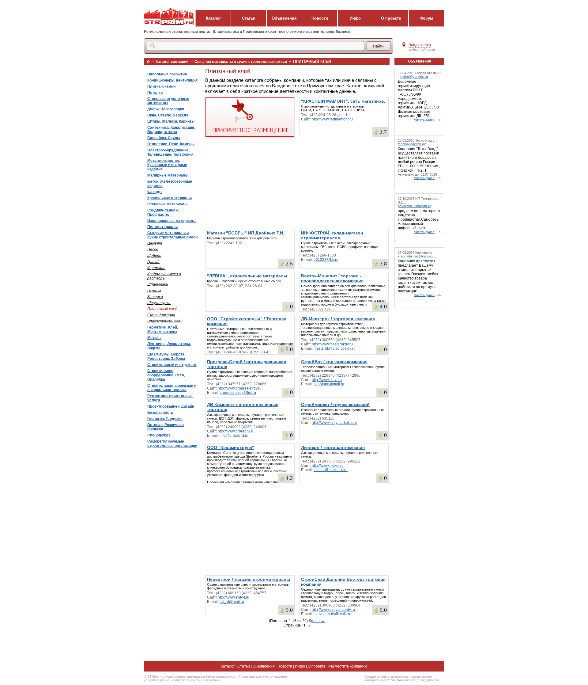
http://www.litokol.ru (328, 465)
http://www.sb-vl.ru (327, 380)
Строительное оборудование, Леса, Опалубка (166, 375)
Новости (319, 18)
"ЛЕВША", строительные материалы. (247, 275)
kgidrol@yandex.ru (414, 76)
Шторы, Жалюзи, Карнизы (170, 121)
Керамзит (156, 268)
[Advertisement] (297, 183)
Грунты (154, 290)
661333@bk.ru (326, 259)
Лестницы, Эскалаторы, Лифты (169, 346)
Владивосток (420, 45)
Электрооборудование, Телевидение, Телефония (170, 152)
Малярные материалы (167, 175)
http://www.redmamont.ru (332, 119)
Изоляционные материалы (171, 221)
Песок (152, 249)
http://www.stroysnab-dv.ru (333, 609)
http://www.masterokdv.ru (332, 344)
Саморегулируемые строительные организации (172, 443)
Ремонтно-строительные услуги (170, 398)
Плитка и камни (161, 86)
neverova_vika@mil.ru (414, 206)
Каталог (213, 18)
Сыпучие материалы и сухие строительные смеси (240, 61)
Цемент (154, 243)
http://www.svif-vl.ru (233, 597)
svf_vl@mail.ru (232, 601)
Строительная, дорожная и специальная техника (171, 387)
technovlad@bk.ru (411, 144)
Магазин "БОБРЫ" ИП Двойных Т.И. (245, 232)
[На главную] (148, 61)
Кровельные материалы (169, 198)
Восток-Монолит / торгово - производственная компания (332, 278)
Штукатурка (159, 303)
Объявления (284, 18)
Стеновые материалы (167, 204)
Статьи (248, 18)
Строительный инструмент (172, 365)
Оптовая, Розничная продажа (165, 427)
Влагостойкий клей (165, 321)
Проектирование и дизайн (170, 406)
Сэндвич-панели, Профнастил (163, 212)
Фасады (154, 192)
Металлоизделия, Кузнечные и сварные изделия (167, 164)
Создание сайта (376, 676)
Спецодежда (159, 435)
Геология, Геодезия (165, 419)
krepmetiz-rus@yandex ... (417, 256)
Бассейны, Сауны (163, 138)
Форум (426, 18)
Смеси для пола (161, 315)
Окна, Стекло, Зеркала (167, 115)
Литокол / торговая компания (333, 447)
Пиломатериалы (162, 227)
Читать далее (424, 119)
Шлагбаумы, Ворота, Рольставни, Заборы (166, 356)
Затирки (155, 297)
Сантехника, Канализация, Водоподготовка (171, 129)
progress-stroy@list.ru (238, 392)
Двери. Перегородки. (166, 109)
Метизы (154, 338)
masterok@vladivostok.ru (335, 348)
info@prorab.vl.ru (234, 435)
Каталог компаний (172, 61)
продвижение (421, 676)
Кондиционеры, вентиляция (172, 80)
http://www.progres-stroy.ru (240, 388)
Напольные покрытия (167, 74)
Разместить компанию (347, 666)
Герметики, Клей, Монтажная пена (162, 329)
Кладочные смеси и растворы (164, 276)
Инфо (355, 18)
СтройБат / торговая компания (334, 361)
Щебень (154, 255)
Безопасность (160, 412)
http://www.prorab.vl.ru (236, 431)
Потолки (155, 92)
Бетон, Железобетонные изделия (169, 183)
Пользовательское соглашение (263, 676)
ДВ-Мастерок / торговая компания (338, 318)
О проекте (391, 18)
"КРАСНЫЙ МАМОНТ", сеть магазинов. (343, 101)
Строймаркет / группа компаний (335, 404)
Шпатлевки (157, 284)
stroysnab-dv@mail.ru (332, 614)
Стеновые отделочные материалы (168, 101)
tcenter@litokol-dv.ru (331, 470)
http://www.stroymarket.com (334, 423)
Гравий (153, 262)
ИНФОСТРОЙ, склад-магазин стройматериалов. (332, 235)
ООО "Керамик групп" (230, 447)
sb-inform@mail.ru (329, 384)
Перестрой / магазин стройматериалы (248, 579)
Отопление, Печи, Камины (170, 144)
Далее (317, 621)
